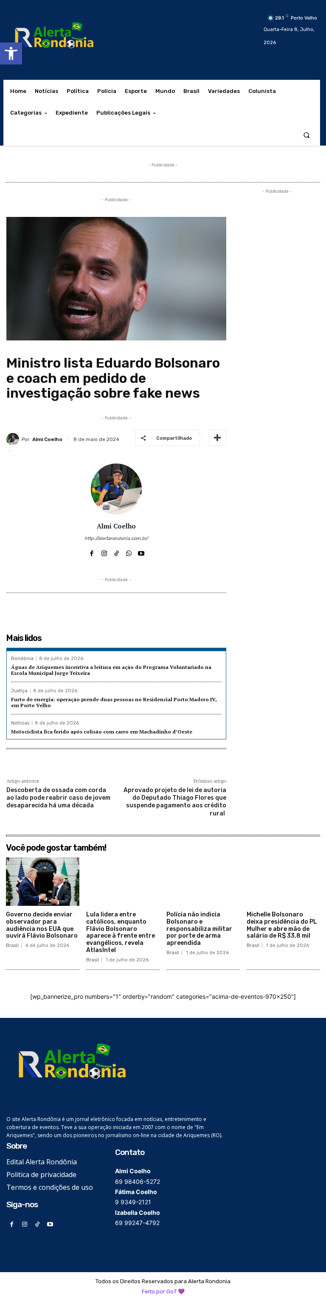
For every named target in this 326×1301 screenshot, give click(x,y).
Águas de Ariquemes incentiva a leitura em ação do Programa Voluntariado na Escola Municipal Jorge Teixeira (111, 670)
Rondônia (22, 658)
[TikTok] (116, 551)
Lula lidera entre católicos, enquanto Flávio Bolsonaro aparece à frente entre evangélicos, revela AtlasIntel (120, 932)
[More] (217, 437)
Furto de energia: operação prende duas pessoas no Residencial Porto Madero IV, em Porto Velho (114, 702)
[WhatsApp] (129, 551)
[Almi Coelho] (14, 439)
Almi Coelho (47, 439)
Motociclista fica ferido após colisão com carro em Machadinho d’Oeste (101, 731)
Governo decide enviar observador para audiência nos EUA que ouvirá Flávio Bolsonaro (42, 925)
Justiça (19, 690)
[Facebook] (92, 551)
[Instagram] (104, 551)
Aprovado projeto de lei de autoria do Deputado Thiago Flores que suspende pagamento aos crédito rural (175, 802)
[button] (11, 53)
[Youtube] (141, 551)
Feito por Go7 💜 (163, 1291)
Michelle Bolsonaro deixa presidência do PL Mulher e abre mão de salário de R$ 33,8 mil (282, 925)
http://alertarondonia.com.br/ (116, 538)
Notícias (20, 723)
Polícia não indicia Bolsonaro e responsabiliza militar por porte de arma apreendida (199, 929)
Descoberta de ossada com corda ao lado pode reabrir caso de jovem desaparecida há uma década (58, 798)
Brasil (12, 945)
